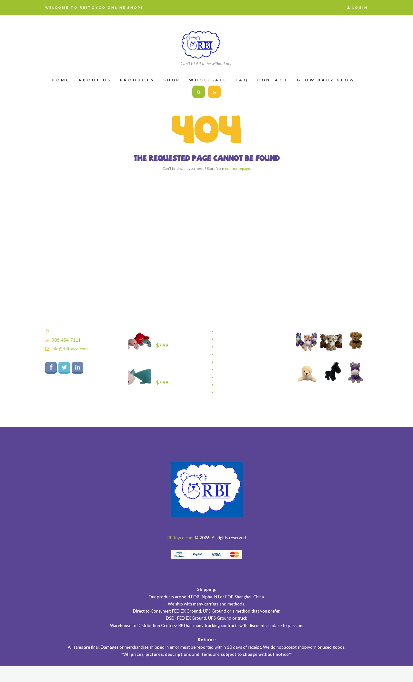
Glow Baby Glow (232, 339)
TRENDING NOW (233, 369)
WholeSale (227, 392)
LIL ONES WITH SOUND (239, 346)
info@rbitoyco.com (70, 348)
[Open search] (198, 92)
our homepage (237, 168)
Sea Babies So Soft (234, 362)
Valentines (226, 377)
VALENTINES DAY (233, 385)
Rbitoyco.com (180, 537)
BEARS (223, 331)
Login (360, 7)
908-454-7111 (66, 340)
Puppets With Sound (236, 354)
